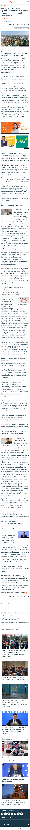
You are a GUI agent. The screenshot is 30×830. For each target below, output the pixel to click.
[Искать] (21, 828)
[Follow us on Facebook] (8, 813)
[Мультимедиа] (9, 828)
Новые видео (7, 739)
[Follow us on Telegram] (12, 813)
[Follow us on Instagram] (5, 813)
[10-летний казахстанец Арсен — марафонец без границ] (15, 748)
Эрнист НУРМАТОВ (6, 18)
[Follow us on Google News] (18, 813)
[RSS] (21, 813)
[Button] (12, 24)
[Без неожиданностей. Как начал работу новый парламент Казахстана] (15, 668)
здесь (25, 592)
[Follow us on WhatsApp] (15, 813)
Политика (4, 6)
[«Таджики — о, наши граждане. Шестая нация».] (15, 770)
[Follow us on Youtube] (2, 813)
